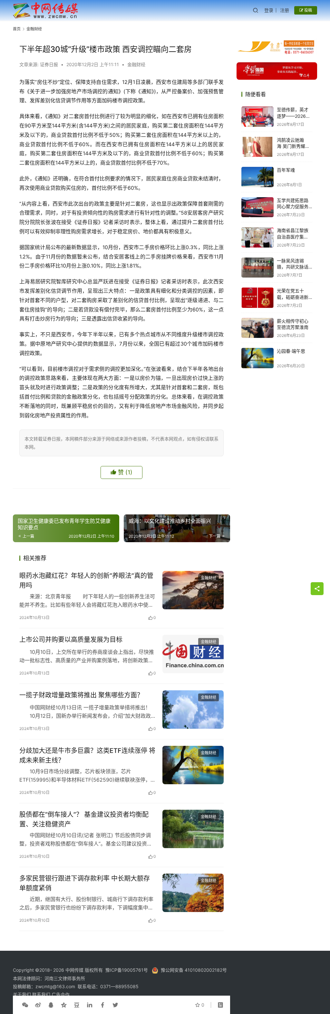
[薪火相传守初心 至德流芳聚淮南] (257, 328)
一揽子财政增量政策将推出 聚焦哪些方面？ (81, 695)
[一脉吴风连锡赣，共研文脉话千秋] (257, 268)
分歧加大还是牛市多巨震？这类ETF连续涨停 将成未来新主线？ (87, 755)
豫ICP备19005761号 (126, 970)
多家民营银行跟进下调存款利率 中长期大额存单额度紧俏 (84, 883)
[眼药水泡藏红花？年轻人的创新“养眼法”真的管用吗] (193, 590)
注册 (284, 10)
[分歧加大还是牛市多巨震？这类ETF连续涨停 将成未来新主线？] (193, 765)
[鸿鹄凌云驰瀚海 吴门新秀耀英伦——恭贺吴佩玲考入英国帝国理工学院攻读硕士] (257, 147)
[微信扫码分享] (25, 1005)
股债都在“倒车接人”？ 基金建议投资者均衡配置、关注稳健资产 (84, 819)
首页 (17, 28)
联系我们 (42, 994)
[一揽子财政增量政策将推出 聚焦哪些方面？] (193, 709)
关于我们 (22, 994)
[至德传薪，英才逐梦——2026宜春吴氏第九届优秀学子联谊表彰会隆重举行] (257, 116)
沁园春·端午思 (291, 351)
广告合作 (61, 994)
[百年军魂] (257, 177)
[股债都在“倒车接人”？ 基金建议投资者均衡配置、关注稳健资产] (193, 829)
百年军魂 (286, 170)
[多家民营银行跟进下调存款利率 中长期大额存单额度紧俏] (193, 893)
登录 (268, 10)
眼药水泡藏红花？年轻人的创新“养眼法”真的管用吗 (86, 580)
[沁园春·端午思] (257, 358)
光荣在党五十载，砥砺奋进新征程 (292, 297)
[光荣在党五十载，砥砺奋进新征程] (257, 298)
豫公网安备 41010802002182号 (194, 970)
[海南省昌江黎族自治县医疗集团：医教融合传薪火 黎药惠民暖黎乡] (257, 237)
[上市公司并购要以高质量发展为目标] (193, 654)
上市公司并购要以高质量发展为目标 (70, 640)
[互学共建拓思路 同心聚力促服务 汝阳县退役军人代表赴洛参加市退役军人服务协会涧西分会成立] (257, 207)
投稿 (307, 10)
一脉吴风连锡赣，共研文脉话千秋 (292, 267)
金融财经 (136, 64)
